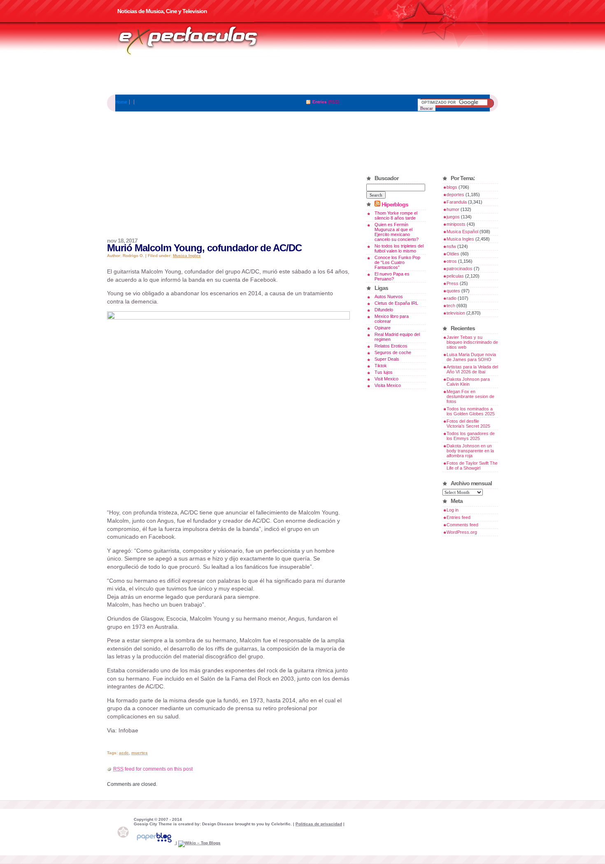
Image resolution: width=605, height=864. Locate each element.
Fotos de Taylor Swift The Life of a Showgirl (472, 465)
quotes (453, 290)
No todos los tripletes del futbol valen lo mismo (399, 248)
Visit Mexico (386, 378)
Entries (319, 102)
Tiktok (381, 365)
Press (452, 283)
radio (451, 298)
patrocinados (459, 268)
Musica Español (462, 231)
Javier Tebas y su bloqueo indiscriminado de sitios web (472, 342)
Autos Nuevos (389, 296)
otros (452, 261)
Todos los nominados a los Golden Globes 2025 (471, 411)
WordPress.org (462, 532)
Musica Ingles (187, 255)
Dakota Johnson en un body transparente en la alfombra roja (470, 450)
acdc (124, 752)
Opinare (383, 327)
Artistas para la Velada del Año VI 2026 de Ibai (472, 369)
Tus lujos (384, 372)
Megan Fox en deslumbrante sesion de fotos (470, 396)
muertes (139, 752)
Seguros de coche (393, 352)
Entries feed (458, 517)
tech (451, 305)
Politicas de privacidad (319, 824)
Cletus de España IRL (396, 303)
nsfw (451, 246)
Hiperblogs (395, 204)
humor (453, 209)
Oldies (453, 253)
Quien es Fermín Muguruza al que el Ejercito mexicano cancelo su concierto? (397, 232)
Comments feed (462, 524)
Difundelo (384, 309)
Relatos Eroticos (391, 345)
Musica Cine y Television (198, 40)
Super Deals (387, 359)
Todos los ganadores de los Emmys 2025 (471, 436)
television (456, 312)
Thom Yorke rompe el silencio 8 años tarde (396, 215)
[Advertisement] (302, 76)
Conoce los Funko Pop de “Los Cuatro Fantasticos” (397, 262)
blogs (452, 187)
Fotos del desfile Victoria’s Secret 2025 (468, 424)
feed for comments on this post (153, 769)
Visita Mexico (388, 385)
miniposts (456, 224)
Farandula (457, 201)
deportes (455, 194)
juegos (453, 216)
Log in (452, 509)
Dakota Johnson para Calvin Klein (468, 382)
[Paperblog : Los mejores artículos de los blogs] (155, 843)
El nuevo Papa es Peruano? (392, 276)
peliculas (455, 275)
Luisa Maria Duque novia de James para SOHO (471, 357)
